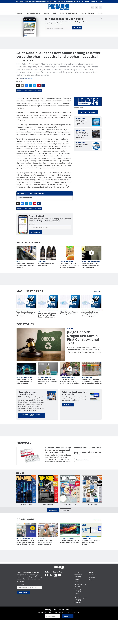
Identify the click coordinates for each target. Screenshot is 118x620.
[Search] (96, 7)
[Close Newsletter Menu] (101, 18)
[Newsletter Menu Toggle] (92, 7)
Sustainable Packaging (67, 377)
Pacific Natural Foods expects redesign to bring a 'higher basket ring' (69, 265)
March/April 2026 (70, 504)
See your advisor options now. (31, 415)
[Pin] (39, 85)
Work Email (33, 224)
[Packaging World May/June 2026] (48, 489)
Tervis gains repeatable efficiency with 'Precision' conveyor (25, 265)
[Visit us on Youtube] (59, 575)
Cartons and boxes (66, 261)
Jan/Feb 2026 (92, 504)
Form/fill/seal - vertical (24, 310)
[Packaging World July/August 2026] (26, 489)
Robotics (19, 261)
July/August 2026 (26, 504)
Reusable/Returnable (45, 377)
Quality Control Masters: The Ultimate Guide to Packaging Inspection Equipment (47, 315)
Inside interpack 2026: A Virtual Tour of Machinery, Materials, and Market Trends (26, 542)
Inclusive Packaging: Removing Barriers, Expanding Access (45, 542)
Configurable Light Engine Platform (87, 447)
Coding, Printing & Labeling (90, 261)
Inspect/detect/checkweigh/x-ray (48, 310)
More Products (82, 460)
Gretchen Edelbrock (26, 78)
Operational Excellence (24, 377)
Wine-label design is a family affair (46, 264)
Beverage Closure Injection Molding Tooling (87, 453)
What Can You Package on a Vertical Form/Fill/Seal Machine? (26, 314)
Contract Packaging (67, 538)
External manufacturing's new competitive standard (69, 541)
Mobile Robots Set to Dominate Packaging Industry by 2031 (24, 381)
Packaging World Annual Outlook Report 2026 (81, 122)
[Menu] (100, 7)
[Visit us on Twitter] (50, 575)
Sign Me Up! (77, 28)
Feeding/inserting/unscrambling (92, 310)
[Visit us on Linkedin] (55, 575)
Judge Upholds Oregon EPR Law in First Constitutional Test (83, 337)
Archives (65, 510)
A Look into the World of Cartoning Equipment (69, 313)
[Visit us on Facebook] (46, 575)
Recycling (70, 328)
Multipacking (86, 538)
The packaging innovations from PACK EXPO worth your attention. (82, 134)
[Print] (18, 85)
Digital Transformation (24, 538)
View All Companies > (88, 112)
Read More (68, 405)
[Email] (22, 85)
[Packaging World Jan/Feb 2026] (92, 489)
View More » (98, 291)
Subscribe (53, 510)
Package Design (86, 377)
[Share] (26, 85)
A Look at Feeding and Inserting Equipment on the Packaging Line (90, 314)
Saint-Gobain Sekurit (25, 198)
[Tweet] (34, 85)
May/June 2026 (48, 504)
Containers (42, 261)
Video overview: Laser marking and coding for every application (90, 265)
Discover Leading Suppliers (82, 145)
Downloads (42, 538)
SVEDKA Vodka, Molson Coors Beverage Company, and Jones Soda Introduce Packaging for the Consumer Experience (91, 381)
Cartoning (63, 310)
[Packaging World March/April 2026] (70, 489)
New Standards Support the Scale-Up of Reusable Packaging (47, 381)
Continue (67, 616)
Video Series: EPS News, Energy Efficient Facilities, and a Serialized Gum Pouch (69, 381)
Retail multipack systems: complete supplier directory (91, 542)
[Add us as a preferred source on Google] (43, 85)
